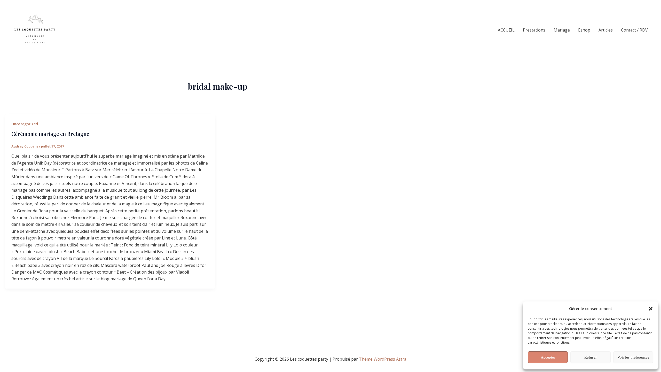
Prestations (534, 30)
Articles (606, 30)
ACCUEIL (506, 30)
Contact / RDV (634, 30)
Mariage (562, 30)
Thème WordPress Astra (382, 359)
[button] (650, 308)
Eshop (584, 30)
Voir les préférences (633, 357)
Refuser (590, 357)
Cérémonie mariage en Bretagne (50, 133)
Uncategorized (24, 123)
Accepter (548, 357)
